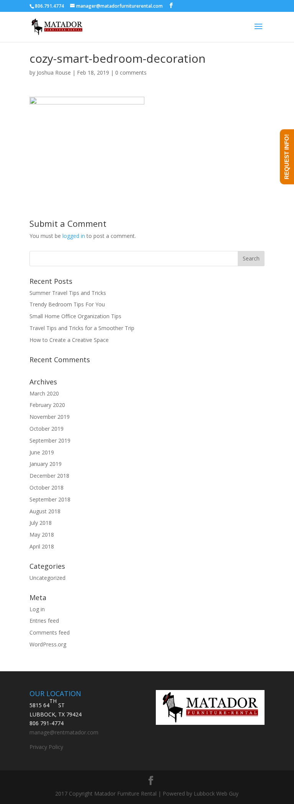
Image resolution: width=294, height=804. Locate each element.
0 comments (131, 72)
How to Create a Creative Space (69, 339)
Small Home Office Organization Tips (75, 316)
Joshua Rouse (54, 72)
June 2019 (41, 452)
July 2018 (40, 522)
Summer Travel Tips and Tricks (67, 292)
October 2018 (46, 487)
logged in (73, 235)
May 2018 (41, 534)
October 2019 (46, 428)
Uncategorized (47, 577)
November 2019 (49, 416)
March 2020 (44, 393)
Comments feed (49, 632)
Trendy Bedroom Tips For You (67, 304)
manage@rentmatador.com (63, 732)
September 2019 (49, 440)
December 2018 (49, 475)
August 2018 (44, 511)
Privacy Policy (46, 746)
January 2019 (45, 463)
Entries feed (44, 620)
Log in (37, 609)
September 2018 (49, 499)
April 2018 (41, 546)
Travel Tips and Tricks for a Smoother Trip (81, 328)
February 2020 (47, 405)
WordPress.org (47, 644)
